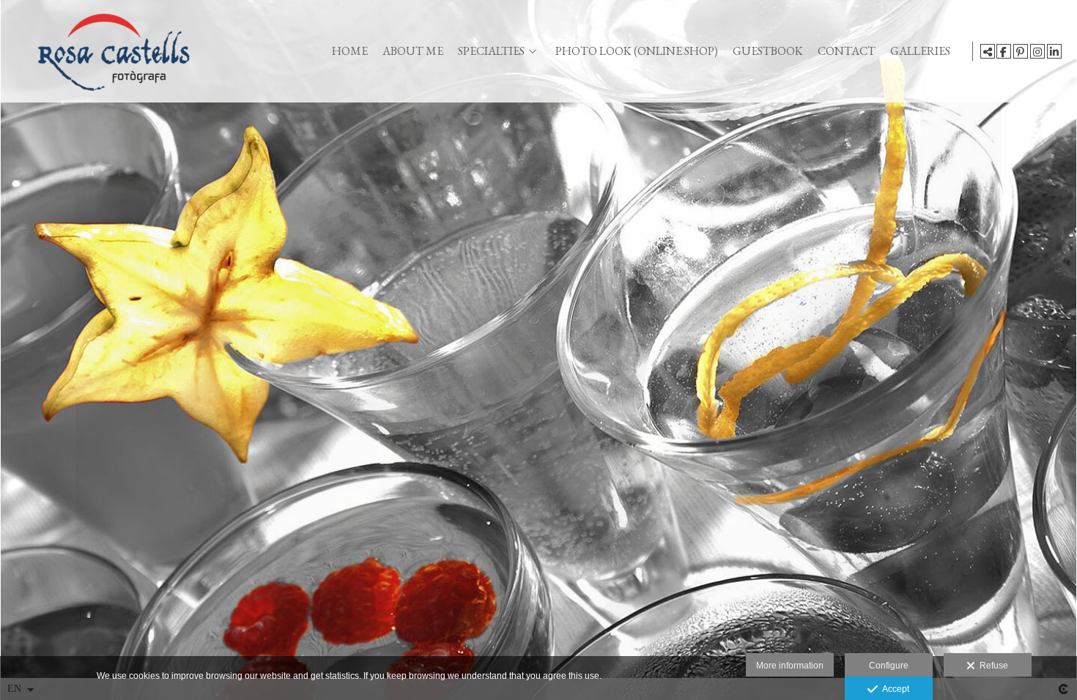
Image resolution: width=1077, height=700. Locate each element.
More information (790, 665)
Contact (847, 51)
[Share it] (987, 51)
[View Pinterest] (1020, 51)
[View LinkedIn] (1054, 51)
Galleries (920, 51)
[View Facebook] (1003, 51)
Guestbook (768, 51)
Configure (888, 665)
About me (412, 51)
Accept (893, 689)
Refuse (991, 665)
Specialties (491, 51)
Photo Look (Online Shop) (636, 51)
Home (350, 51)
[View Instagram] (1037, 51)
